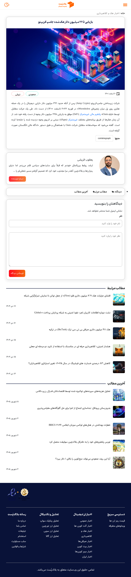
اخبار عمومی (86, 521)
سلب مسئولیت (18, 541)
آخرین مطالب (81, 192)
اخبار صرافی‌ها (85, 541)
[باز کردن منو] (125, 5)
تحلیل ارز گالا (52, 536)
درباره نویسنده (17, 178)
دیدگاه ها (117, 192)
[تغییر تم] (6, 4)
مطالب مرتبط (100, 192)
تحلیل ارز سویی (51, 531)
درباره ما (22, 521)
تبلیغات (22, 531)
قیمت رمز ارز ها (117, 521)
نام (120, 216)
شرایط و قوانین (19, 546)
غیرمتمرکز (72, 120)
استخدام (22, 536)
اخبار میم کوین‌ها (83, 551)
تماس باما (21, 526)
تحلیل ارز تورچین (50, 526)
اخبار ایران (87, 557)
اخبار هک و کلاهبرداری (86, 533)
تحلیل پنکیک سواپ (49, 521)
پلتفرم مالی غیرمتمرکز (90, 114)
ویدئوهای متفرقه (117, 526)
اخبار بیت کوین (84, 546)
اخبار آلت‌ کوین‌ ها (83, 526)
